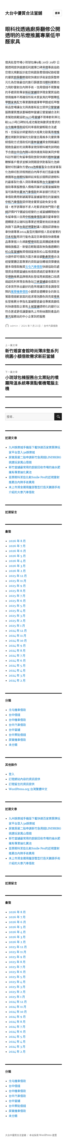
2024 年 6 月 (17, 660)
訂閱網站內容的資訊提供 (24, 779)
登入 (11, 774)
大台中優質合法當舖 (23, 13)
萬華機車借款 (19, 291)
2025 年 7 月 (17, 596)
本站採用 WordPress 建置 (43, 1135)
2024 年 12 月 (18, 630)
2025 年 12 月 (18, 576)
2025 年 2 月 (17, 620)
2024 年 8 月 (17, 650)
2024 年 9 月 (17, 645)
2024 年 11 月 (17, 635)
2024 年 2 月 (17, 680)
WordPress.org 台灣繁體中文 (28, 789)
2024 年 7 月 (17, 655)
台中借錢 (14, 715)
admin (14, 325)
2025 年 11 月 (17, 581)
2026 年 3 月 (17, 566)
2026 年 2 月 (17, 571)
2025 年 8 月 (17, 591)
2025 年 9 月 (17, 586)
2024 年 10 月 (18, 640)
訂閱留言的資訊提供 (21, 784)
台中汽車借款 (51, 325)
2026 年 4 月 (17, 561)
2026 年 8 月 (17, 541)
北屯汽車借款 (33, 266)
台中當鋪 (14, 730)
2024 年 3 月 (17, 675)
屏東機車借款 (17, 740)
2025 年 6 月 (17, 601)
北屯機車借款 (17, 710)
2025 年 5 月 (17, 605)
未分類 (13, 745)
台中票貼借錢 (17, 735)
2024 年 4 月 (17, 670)
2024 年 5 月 (17, 665)
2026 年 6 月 (17, 551)
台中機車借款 (17, 720)
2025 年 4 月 (17, 610)
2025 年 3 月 (17, 615)
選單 (57, 13)
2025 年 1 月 (17, 625)
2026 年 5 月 (17, 556)
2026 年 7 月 (17, 546)
